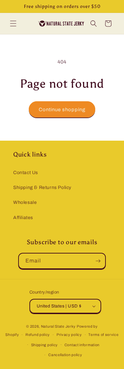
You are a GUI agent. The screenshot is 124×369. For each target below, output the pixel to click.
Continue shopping (62, 109)
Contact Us (25, 172)
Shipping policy (44, 345)
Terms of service (103, 335)
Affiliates (23, 217)
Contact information (82, 345)
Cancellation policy (65, 355)
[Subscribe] (98, 261)
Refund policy (37, 335)
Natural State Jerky (58, 326)
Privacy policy (69, 335)
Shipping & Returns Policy (42, 187)
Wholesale (25, 202)
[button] (13, 23)
